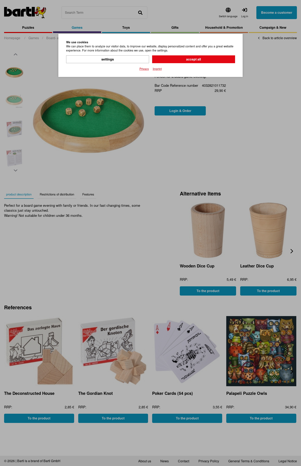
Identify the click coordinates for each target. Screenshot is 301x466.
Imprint (157, 69)
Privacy (144, 69)
